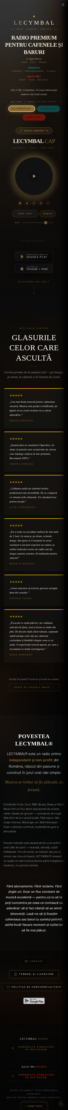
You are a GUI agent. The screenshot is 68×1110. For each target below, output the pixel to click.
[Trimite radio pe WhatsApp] (34, 203)
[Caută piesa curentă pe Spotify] (20, 203)
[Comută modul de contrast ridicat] (61, 1103)
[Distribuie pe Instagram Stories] (41, 203)
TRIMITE (47, 214)
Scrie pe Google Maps (32, 687)
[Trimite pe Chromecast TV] (48, 203)
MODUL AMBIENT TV (36, 131)
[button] (34, 176)
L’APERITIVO (21, 107)
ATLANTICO (48, 108)
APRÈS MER (34, 116)
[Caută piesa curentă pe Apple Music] (27, 203)
